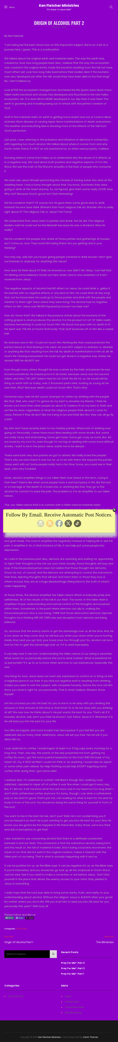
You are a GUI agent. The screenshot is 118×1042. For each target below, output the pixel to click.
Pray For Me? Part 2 (73, 968)
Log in (68, 996)
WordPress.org (73, 1012)
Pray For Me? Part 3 (73, 963)
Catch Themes (90, 1037)
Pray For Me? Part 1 (72, 973)
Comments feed (74, 1007)
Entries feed (72, 1001)
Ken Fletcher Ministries (59, 5)
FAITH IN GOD (21, 928)
